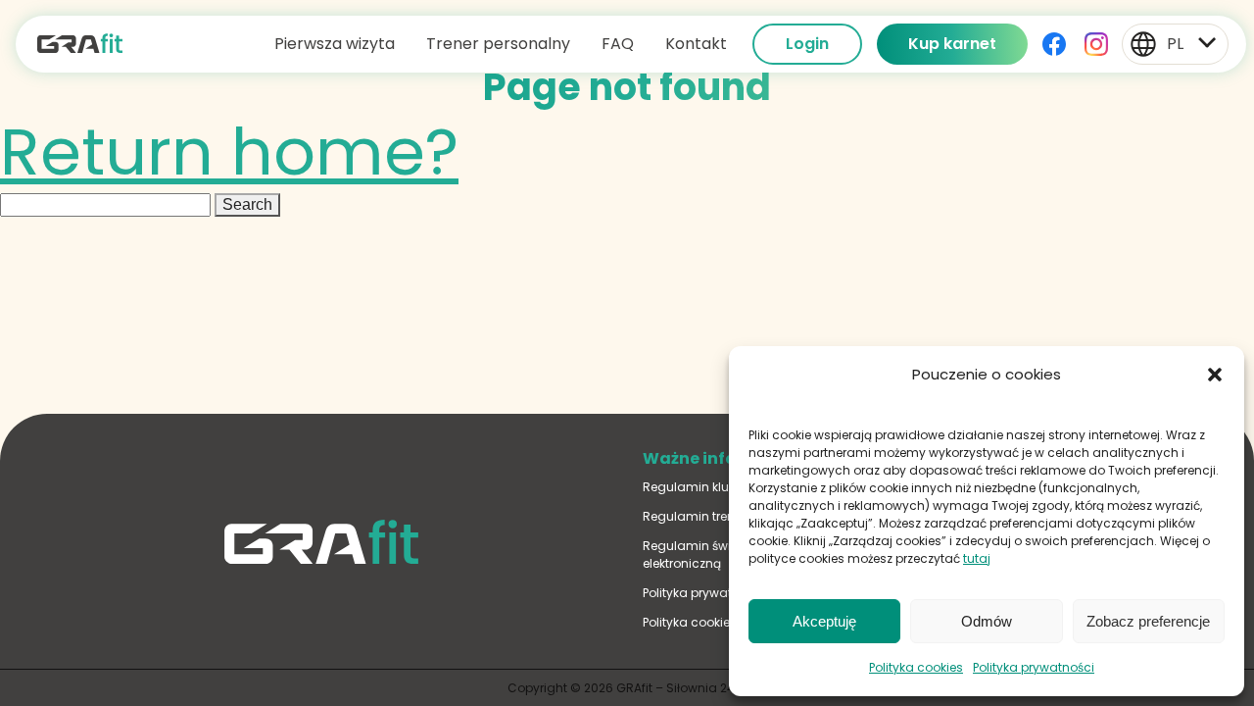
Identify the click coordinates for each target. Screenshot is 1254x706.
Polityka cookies (916, 667)
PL (1175, 43)
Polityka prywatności (1033, 667)
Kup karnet (952, 43)
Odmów (986, 621)
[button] (1215, 374)
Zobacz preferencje (1148, 621)
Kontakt (696, 43)
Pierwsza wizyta (334, 43)
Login (807, 43)
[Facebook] (1056, 44)
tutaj (976, 558)
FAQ (618, 43)
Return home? (229, 151)
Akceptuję (824, 621)
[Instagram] (1098, 44)
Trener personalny (498, 43)
